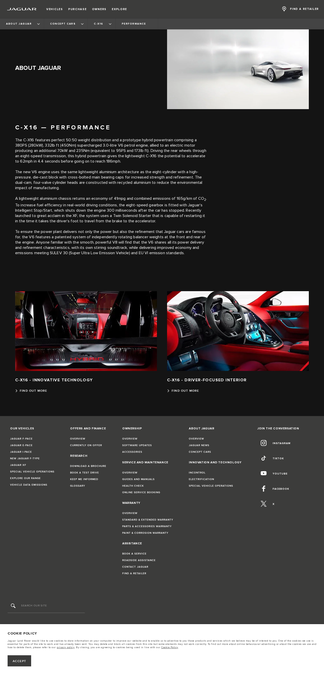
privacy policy (65, 647)
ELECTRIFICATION (201, 479)
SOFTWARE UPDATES (137, 445)
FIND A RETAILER (134, 573)
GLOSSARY (77, 485)
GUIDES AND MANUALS (138, 479)
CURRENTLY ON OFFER (86, 445)
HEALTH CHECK (133, 485)
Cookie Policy (169, 647)
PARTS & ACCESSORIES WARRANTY (147, 526)
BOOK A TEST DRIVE (84, 472)
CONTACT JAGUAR (135, 566)
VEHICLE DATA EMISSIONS (28, 484)
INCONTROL (197, 472)
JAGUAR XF (18, 465)
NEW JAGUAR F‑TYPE (25, 458)
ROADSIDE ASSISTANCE (139, 560)
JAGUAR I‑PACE (21, 451)
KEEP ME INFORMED (84, 479)
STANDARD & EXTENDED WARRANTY (147, 519)
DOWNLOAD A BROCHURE (88, 466)
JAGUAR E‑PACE (21, 445)
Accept (19, 661)
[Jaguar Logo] (22, 9)
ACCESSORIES (132, 451)
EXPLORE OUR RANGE (25, 478)
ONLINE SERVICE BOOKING (141, 492)
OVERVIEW (77, 438)
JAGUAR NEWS (199, 445)
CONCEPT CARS (200, 451)
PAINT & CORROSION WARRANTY (145, 532)
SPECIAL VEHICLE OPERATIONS (32, 471)
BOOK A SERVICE (134, 553)
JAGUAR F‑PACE (21, 438)
